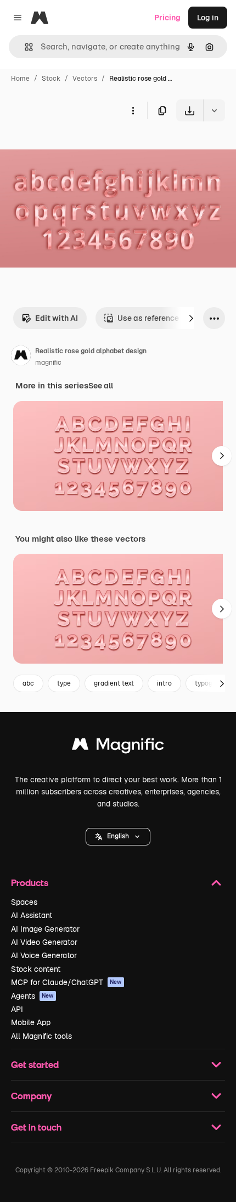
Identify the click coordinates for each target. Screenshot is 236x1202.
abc (28, 683)
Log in (207, 18)
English (118, 836)
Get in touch (36, 1127)
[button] (118, 836)
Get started (35, 1064)
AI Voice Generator (44, 955)
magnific (48, 362)
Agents (32, 996)
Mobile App (30, 1022)
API (17, 1009)
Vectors (84, 78)
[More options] (133, 110)
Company (31, 1095)
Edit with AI (56, 318)
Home (20, 78)
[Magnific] (118, 746)
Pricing (167, 18)
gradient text (114, 683)
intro (164, 683)
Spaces (24, 902)
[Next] (191, 318)
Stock (51, 78)
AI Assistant (31, 915)
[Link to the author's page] (21, 357)
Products (29, 882)
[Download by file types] (214, 110)
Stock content (35, 969)
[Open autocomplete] (24, 47)
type (64, 683)
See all (100, 386)
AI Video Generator (44, 942)
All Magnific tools (41, 1036)
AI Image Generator (45, 929)
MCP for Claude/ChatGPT (66, 982)
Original (70, 147)
